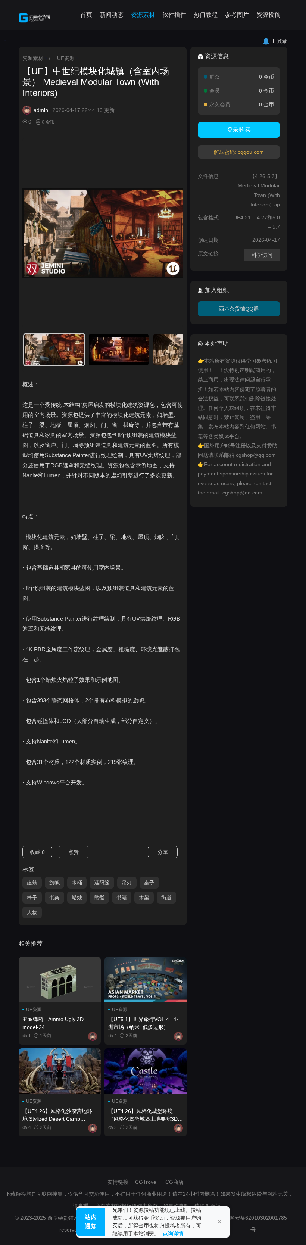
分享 (162, 852)
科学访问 (262, 255)
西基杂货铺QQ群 (239, 309)
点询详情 (173, 1233)
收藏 (37, 852)
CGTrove (145, 1182)
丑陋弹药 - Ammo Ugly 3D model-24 (53, 1023)
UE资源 (66, 58)
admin (41, 110)
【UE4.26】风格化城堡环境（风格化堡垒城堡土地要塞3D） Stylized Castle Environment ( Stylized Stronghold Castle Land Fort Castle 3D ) (145, 1114)
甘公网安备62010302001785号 (253, 1224)
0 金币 (48, 122)
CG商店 (174, 1182)
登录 (282, 41)
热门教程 (206, 15)
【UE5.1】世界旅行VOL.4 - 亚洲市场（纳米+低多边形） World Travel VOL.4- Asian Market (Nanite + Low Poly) (143, 1023)
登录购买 (239, 130)
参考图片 (237, 15)
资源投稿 (268, 15)
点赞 (73, 852)
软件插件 (174, 15)
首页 (86, 15)
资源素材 (143, 15)
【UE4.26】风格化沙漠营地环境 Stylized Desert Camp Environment (57, 1114)
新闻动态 (112, 15)
